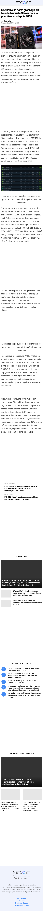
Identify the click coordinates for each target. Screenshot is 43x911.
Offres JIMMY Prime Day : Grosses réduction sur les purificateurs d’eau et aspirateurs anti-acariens (27, 593)
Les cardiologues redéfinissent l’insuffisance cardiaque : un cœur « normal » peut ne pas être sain (24, 695)
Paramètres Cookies (21, 905)
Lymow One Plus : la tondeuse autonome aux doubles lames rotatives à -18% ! (27, 603)
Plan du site (21, 899)
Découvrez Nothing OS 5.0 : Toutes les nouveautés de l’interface (21, 682)
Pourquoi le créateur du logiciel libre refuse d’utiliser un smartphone (23, 669)
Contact (22, 901)
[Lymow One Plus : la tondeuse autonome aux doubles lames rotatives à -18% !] (6, 603)
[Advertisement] (21, 107)
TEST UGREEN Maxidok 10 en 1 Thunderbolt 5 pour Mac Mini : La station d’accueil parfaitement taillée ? (31, 806)
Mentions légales (21, 903)
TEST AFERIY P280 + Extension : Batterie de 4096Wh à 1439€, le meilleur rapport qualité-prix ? (10, 806)
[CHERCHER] (40, 2)
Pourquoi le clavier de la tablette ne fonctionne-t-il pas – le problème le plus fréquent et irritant (22, 675)
